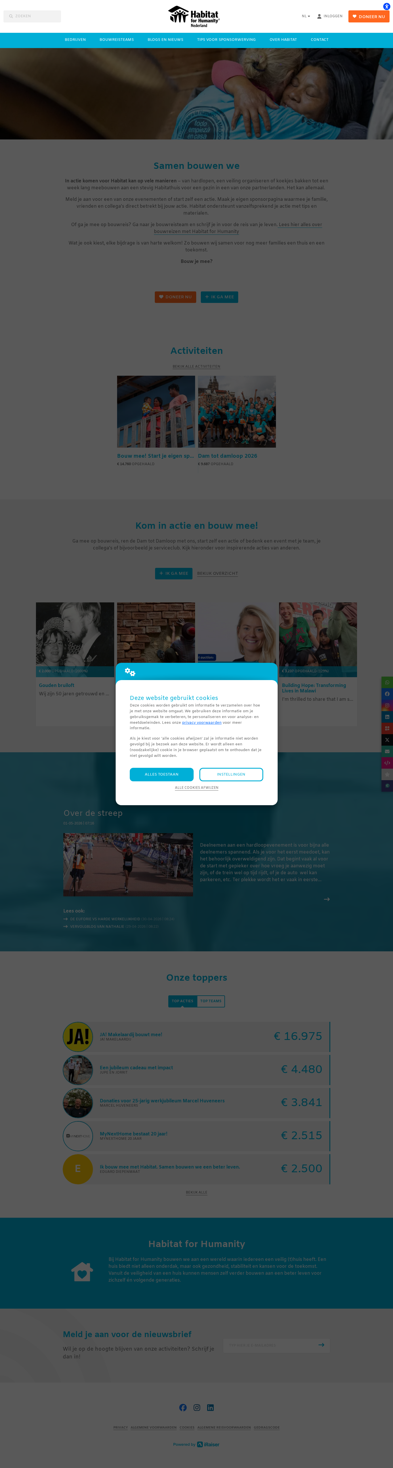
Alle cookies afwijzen (196, 788)
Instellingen (231, 774)
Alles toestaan (162, 774)
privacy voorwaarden (202, 722)
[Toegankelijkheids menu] (386, 6)
